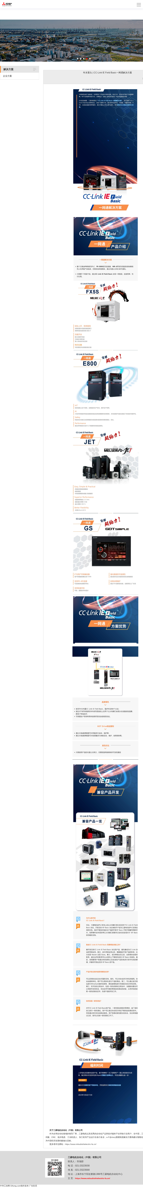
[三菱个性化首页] (7, 1)
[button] (77, 58)
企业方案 (7, 76)
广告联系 (33, 1186)
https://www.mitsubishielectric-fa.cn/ (80, 1144)
